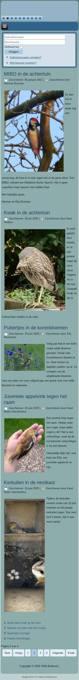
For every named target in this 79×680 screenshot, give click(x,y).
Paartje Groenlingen (18, 638)
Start (7, 652)
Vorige (18, 652)
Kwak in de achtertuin (27, 212)
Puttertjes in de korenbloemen (36, 327)
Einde (71, 652)
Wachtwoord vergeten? (23, 62)
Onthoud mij (11, 46)
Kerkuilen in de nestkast (29, 482)
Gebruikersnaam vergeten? (25, 57)
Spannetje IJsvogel (18, 633)
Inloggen (14, 51)
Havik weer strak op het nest (24, 622)
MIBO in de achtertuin (27, 74)
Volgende (57, 652)
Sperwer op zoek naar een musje (26, 627)
